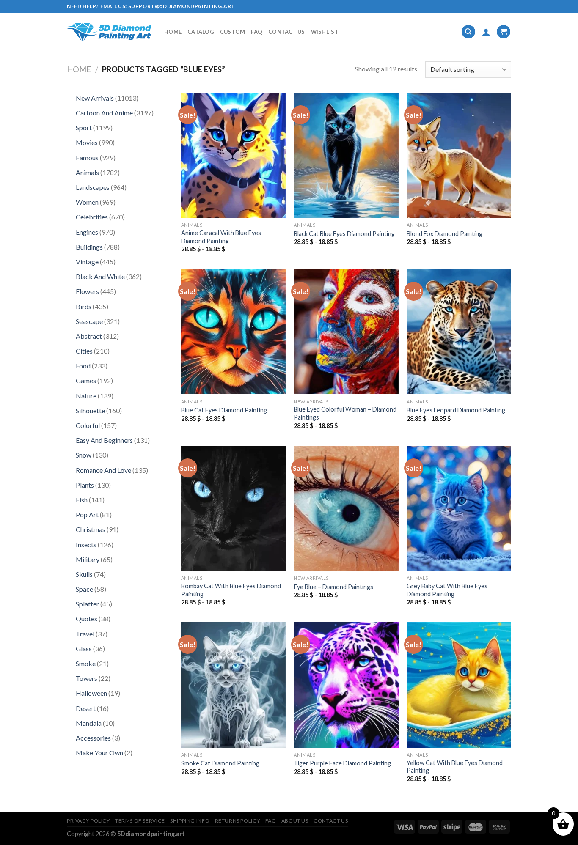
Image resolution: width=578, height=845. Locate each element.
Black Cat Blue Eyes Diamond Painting (344, 233)
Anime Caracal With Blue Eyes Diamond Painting (221, 236)
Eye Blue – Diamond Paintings (333, 586)
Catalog (200, 31)
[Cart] (503, 32)
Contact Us (286, 31)
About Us (294, 821)
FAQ (256, 31)
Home (173, 31)
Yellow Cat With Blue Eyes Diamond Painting (455, 766)
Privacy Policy (88, 821)
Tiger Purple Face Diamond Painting (342, 763)
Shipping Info (189, 821)
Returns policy (237, 821)
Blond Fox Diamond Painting (444, 233)
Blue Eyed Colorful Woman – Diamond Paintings (345, 413)
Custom (232, 31)
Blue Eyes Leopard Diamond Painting (456, 410)
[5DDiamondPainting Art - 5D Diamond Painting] (109, 32)
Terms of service (140, 821)
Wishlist (325, 31)
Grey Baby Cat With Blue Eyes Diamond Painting (447, 590)
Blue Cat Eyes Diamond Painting (224, 410)
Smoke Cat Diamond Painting (220, 763)
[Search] (468, 32)
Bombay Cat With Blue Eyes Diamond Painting (231, 590)
